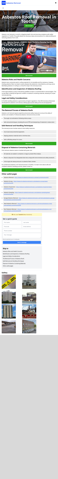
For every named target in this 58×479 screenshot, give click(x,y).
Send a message (21, 242)
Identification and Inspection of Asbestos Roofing (16, 254)
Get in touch (29, 25)
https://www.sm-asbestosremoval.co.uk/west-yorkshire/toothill (31, 177)
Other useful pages (8, 266)
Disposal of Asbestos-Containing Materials (14, 263)
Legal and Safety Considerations (11, 256)
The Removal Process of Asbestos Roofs (13, 258)
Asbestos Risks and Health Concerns (12, 251)
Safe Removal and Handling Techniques (13, 261)
